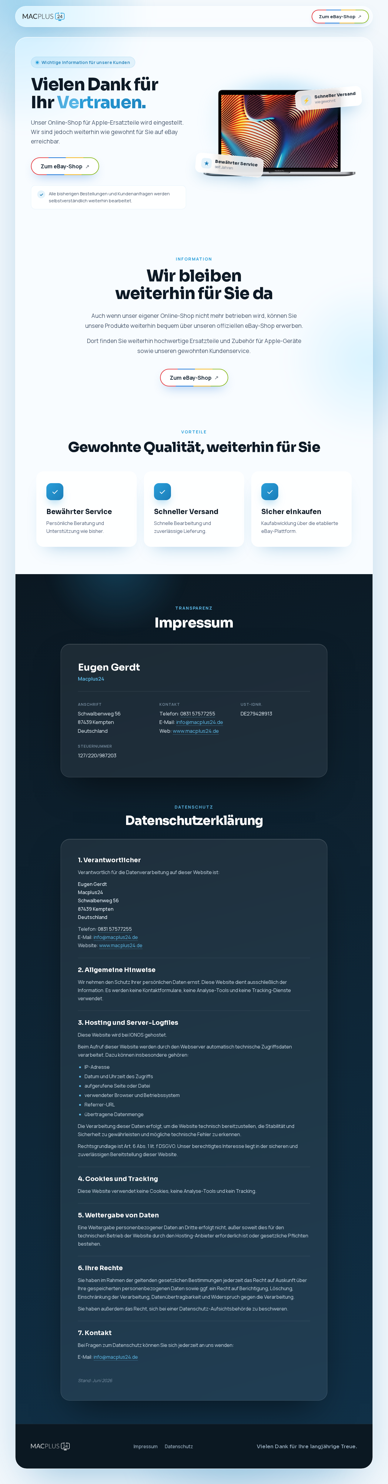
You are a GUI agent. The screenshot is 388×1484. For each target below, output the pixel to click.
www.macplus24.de (196, 730)
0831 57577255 (197, 713)
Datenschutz (179, 1446)
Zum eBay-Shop (340, 16)
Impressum (145, 1446)
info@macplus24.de (199, 721)
